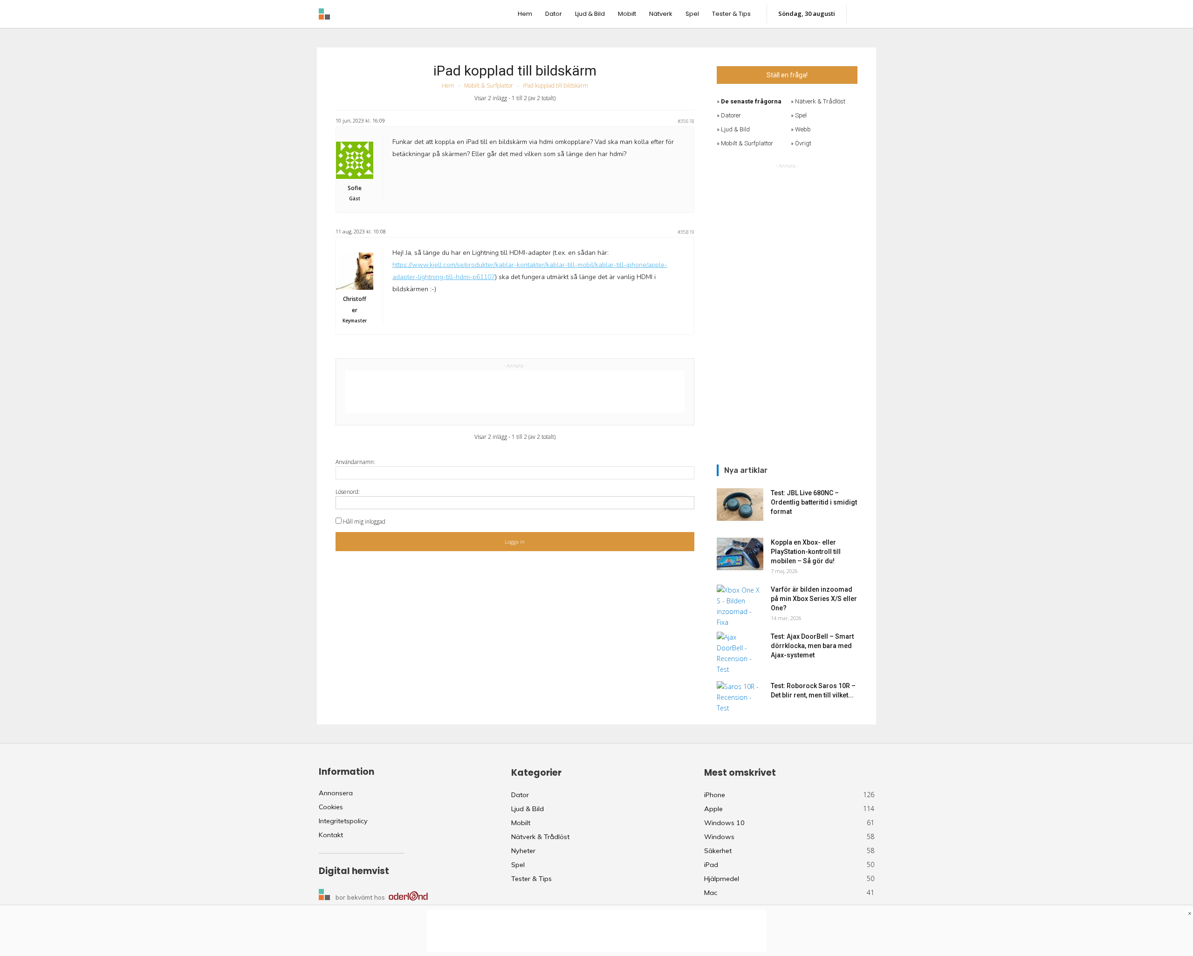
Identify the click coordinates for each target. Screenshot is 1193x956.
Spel (801, 115)
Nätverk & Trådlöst (820, 101)
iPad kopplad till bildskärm (514, 70)
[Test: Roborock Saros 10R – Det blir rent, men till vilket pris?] (740, 697)
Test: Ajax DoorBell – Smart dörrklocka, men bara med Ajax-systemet (812, 646)
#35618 (686, 121)
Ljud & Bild (735, 129)
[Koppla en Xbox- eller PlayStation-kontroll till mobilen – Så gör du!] (740, 554)
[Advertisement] (515, 392)
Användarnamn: (355, 462)
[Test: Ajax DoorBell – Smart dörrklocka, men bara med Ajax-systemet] (740, 653)
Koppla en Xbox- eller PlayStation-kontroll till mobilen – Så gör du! (806, 552)
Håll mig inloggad (364, 522)
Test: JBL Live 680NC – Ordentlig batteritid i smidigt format (814, 502)
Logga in (515, 541)
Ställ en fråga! (787, 75)
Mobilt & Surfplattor (488, 85)
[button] (865, 14)
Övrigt (803, 143)
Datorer (731, 115)
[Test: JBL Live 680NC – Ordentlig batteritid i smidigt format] (740, 504)
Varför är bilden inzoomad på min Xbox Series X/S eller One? (814, 599)
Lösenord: (348, 492)
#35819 (686, 232)
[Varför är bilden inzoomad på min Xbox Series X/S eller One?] (740, 606)
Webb (803, 129)
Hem (448, 85)
